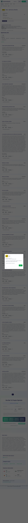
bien (20, 265)
